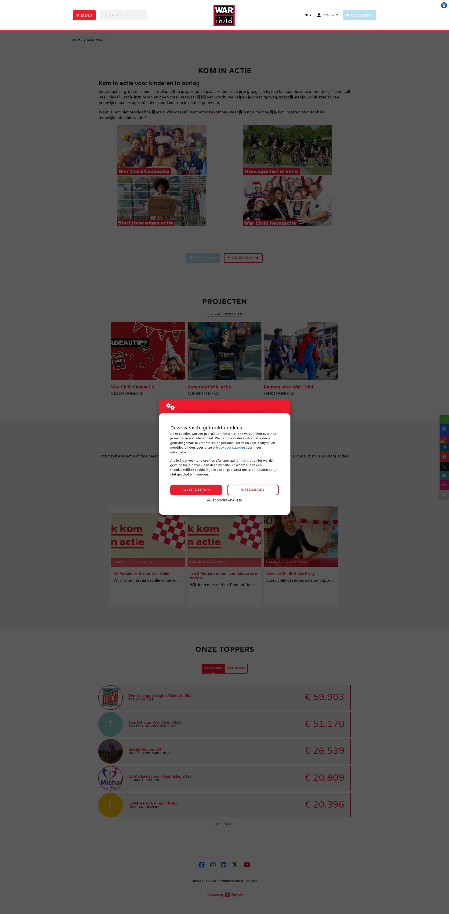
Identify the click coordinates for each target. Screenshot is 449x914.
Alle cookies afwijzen (224, 501)
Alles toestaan (196, 490)
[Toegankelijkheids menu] (444, 5)
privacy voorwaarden (229, 448)
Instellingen (252, 490)
